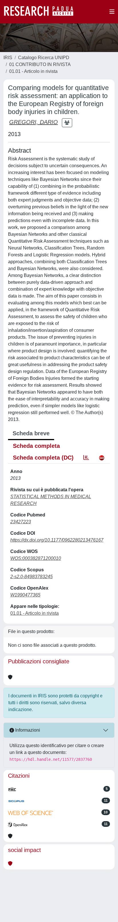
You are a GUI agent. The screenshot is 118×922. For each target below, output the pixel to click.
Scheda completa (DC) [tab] (43, 457)
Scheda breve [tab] (31, 433)
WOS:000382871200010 (35, 558)
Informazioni (27, 730)
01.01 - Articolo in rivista (33, 71)
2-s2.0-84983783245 (31, 576)
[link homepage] (41, 11)
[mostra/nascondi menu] (112, 12)
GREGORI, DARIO (33, 122)
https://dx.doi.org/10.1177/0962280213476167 (56, 540)
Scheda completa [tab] (36, 446)
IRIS (7, 57)
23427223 (20, 521)
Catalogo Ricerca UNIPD (43, 57)
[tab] (86, 458)
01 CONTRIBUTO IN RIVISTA (40, 64)
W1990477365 (25, 594)
